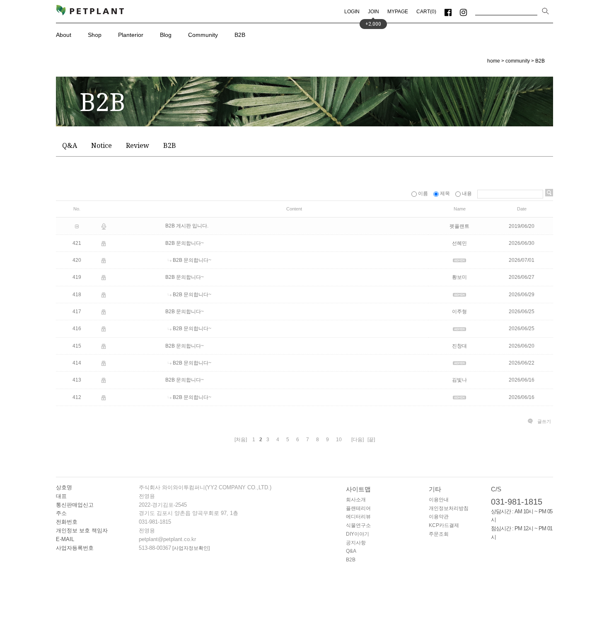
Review (137, 145)
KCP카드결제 (444, 525)
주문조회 (439, 534)
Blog (166, 34)
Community (203, 34)
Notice (101, 145)
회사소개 (356, 500)
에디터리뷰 (358, 517)
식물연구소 (358, 525)
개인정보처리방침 (449, 508)
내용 (467, 193)
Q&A (69, 145)
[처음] (240, 439)
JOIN (373, 12)
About (63, 34)
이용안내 (439, 500)
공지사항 (356, 543)
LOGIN (352, 12)
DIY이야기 (357, 534)
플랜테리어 (358, 508)
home (493, 61)
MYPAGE (397, 12)
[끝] (371, 439)
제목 (445, 193)
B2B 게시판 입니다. (186, 226)
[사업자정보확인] (190, 548)
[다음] (357, 439)
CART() (426, 12)
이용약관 (439, 517)
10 (339, 439)
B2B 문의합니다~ (184, 243)
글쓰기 (544, 421)
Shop (95, 34)
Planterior (130, 34)
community (517, 61)
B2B (239, 34)
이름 (423, 193)
